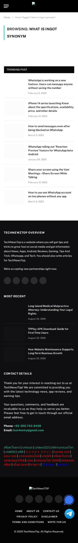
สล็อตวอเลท (20, 464)
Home (19, 511)
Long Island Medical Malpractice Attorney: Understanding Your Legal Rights (50, 309)
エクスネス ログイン (39, 451)
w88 (20, 451)
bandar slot (61, 451)
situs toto (10, 456)
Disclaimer (49, 516)
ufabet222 (42, 447)
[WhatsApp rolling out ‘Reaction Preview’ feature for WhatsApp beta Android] (14, 151)
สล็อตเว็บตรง (12, 447)
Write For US (57, 522)
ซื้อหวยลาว (49, 464)
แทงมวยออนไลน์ (14, 460)
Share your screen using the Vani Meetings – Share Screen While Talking (48, 173)
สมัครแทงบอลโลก (62, 447)
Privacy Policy (27, 516)
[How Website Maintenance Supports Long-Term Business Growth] (14, 354)
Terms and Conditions (28, 522)
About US (33, 511)
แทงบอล (27, 447)
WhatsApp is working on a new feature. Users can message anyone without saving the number (50, 84)
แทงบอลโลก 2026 (47, 460)
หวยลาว (35, 464)
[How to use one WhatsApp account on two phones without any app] (14, 197)
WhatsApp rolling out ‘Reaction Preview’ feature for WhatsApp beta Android (50, 150)
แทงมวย (63, 464)
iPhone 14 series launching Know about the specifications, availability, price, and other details (51, 107)
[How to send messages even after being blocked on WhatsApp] (14, 131)
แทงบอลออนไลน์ (29, 456)
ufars (30, 460)
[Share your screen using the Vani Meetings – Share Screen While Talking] (14, 174)
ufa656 (10, 451)
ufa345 (46, 456)
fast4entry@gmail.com (28, 430)
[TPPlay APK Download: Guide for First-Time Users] (14, 334)
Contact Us (51, 511)
